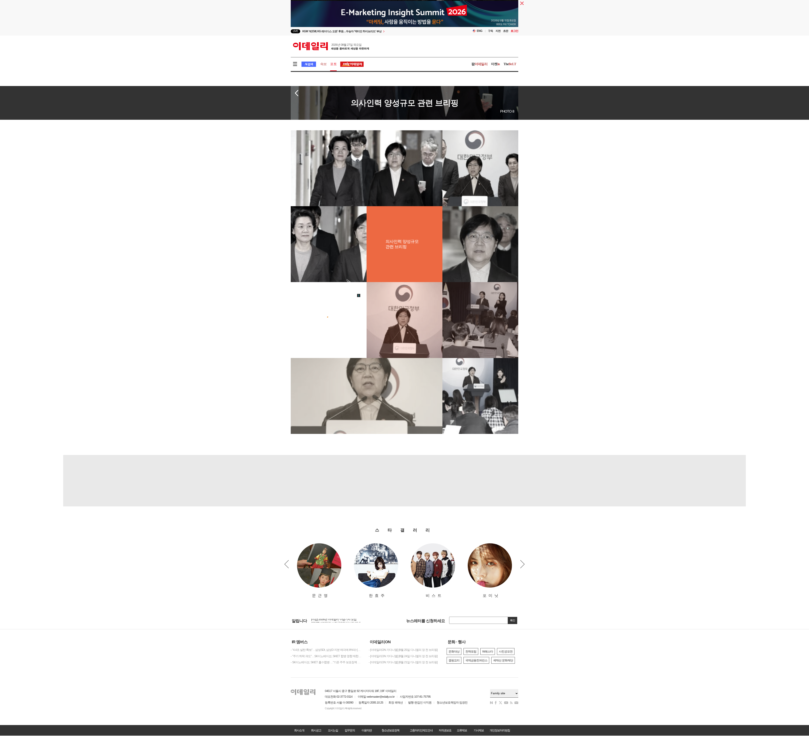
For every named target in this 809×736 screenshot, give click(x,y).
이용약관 (367, 730)
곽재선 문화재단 (503, 660)
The (510, 64)
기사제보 (479, 730)
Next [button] (522, 564)
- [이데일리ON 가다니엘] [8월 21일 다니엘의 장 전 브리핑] (403, 662)
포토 (333, 64)
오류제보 (462, 730)
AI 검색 (309, 64)
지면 (498, 30)
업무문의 (350, 730)
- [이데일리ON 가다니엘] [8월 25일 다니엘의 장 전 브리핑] (403, 649)
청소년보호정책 (390, 730)
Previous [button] (286, 564)
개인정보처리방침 (500, 730)
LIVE (295, 31)
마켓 (495, 64)
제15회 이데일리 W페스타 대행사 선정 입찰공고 (340, 620)
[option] (370, 31)
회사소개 (299, 730)
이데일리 (331, 46)
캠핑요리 (454, 660)
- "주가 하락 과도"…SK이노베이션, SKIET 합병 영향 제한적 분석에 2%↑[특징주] (326, 656)
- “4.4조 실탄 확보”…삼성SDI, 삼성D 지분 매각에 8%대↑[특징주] (326, 649)
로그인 (514, 30)
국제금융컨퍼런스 (476, 660)
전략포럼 (470, 651)
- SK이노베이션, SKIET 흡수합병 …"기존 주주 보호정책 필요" (326, 662)
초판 (505, 30)
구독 (490, 30)
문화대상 (454, 651)
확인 (512, 620)
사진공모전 (506, 651)
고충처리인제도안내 (421, 730)
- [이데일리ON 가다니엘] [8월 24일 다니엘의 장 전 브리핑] (403, 656)
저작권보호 (445, 730)
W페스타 (487, 651)
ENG (479, 30)
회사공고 (316, 730)
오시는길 (333, 730)
